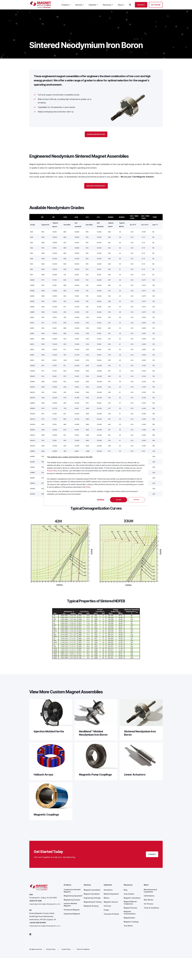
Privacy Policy (52, 471)
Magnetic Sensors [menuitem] (111, 902)
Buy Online (155, 5)
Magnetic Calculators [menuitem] (132, 898)
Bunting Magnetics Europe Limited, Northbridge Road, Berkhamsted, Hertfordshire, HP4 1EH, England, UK (42, 916)
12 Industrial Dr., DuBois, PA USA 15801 (43, 898)
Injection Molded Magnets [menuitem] (70, 905)
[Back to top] (187, 953)
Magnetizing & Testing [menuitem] (92, 902)
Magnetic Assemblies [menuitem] (92, 890)
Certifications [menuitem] (149, 896)
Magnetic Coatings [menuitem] (131, 922)
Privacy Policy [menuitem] (50, 949)
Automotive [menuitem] (108, 890)
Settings (100, 500)
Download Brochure (96, 134)
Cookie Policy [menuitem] (66, 949)
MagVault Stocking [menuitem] (91, 906)
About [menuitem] (146, 885)
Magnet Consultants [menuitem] (92, 894)
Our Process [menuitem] (148, 904)
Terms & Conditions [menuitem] (151, 908)
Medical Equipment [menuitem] (111, 894)
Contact (141, 5)
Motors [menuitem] (106, 898)
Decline (136, 500)
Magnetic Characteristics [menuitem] (130, 913)
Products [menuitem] (67, 885)
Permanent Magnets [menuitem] (72, 910)
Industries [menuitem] (108, 885)
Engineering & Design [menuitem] (92, 898)
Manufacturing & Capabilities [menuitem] (150, 891)
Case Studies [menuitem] (129, 894)
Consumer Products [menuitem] (111, 914)
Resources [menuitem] (128, 885)
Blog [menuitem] (125, 890)
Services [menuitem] (87, 885)
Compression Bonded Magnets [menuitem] (72, 891)
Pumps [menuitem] (106, 910)
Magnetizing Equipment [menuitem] (73, 896)
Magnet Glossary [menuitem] (130, 908)
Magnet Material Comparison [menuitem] (130, 903)
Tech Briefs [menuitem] (128, 926)
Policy (88, 487)
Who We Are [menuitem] (148, 900)
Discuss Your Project (96, 186)
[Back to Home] (40, 7)
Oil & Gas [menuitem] (107, 906)
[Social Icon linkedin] (30, 934)
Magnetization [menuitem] (129, 918)
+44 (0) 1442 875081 (37, 923)
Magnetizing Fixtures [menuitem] (72, 900)
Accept (118, 500)
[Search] (130, 4)
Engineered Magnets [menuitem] (72, 914)
